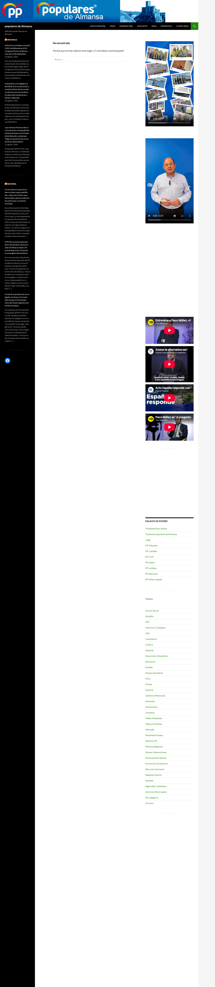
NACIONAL (11, 184)
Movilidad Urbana (154, 735)
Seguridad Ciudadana (155, 786)
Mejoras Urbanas (153, 724)
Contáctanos (182, 26)
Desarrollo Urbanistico (156, 656)
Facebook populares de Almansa (161, 534)
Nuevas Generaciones (156, 752)
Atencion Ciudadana (155, 627)
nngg (154, 26)
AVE (147, 633)
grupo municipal (98, 26)
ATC (147, 622)
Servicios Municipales (156, 792)
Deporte (149, 650)
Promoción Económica (156, 763)
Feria (147, 678)
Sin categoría (151, 797)
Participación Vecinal (155, 758)
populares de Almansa (18, 26)
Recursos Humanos (154, 769)
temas (112, 26)
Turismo (149, 803)
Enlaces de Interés (154, 673)
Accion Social (152, 610)
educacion (150, 661)
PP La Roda (150, 568)
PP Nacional (151, 573)
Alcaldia (149, 616)
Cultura (149, 644)
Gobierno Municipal (155, 695)
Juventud (149, 712)
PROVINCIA (12, 40)
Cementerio (151, 639)
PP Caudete (151, 551)
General (149, 690)
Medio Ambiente (153, 718)
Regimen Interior (153, 775)
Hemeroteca (166, 26)
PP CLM (149, 556)
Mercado (149, 729)
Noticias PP (142, 26)
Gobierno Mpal (126, 26)
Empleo (149, 667)
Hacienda (150, 701)
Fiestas (148, 684)
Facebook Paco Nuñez (156, 528)
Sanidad (149, 780)
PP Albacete (151, 545)
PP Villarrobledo (153, 579)
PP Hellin (150, 562)
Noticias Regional (154, 746)
